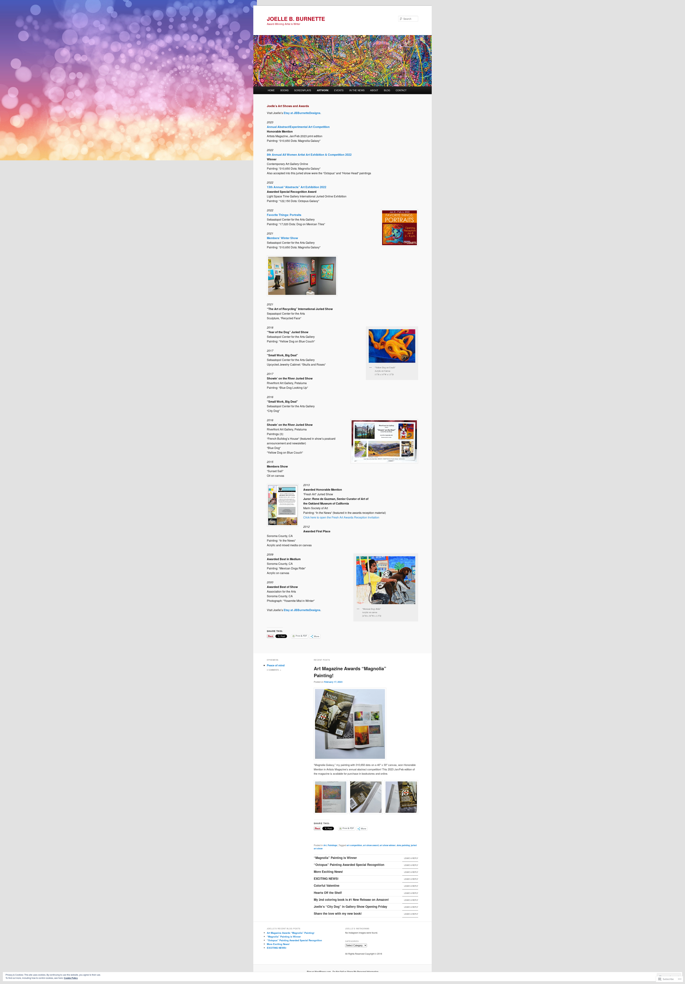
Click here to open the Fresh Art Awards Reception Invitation (341, 517)
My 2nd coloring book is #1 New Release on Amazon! (351, 899)
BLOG (387, 90)
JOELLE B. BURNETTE (296, 18)
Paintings (332, 845)
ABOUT (374, 90)
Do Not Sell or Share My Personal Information (355, 971)
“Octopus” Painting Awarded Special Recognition (349, 864)
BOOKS (284, 90)
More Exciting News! (328, 871)
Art (325, 845)
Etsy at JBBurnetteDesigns (302, 113)
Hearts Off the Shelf (328, 892)
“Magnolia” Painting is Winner (335, 858)
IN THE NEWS (357, 90)
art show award (371, 845)
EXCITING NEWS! (326, 878)
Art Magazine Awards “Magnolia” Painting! (290, 932)
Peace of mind (276, 665)
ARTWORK (323, 90)
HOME (271, 90)
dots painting (403, 845)
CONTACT (401, 90)
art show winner (388, 845)
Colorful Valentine (326, 885)
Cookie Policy (71, 978)
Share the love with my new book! (338, 913)
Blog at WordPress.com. (319, 971)
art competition (354, 845)
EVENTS (339, 90)
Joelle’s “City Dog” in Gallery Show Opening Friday (350, 906)
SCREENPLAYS (302, 90)
